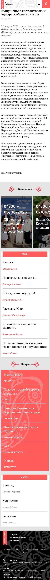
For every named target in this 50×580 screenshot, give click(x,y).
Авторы (25, 477)
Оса (6, 446)
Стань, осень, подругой (19, 293)
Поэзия (7, 381)
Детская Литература (14, 315)
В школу (8, 485)
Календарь (25, 189)
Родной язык (13, 375)
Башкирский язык (12, 284)
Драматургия (10, 467)
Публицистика (11, 418)
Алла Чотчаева (10, 522)
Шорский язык (10, 268)
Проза (7, 400)
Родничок (9, 516)
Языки (25, 254)
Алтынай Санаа (10, 507)
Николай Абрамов (11, 491)
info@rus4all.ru (34, 577)
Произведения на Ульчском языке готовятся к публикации (25, 345)
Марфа (9, 461)
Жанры (25, 364)
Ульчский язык (10, 353)
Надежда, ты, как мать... (20, 278)
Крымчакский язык (12, 334)
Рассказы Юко (13, 309)
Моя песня (10, 501)
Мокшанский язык (12, 299)
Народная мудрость (13, 437)
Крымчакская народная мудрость (20, 326)
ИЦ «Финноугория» (11, 172)
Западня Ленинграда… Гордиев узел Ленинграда (22, 410)
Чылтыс (8, 262)
